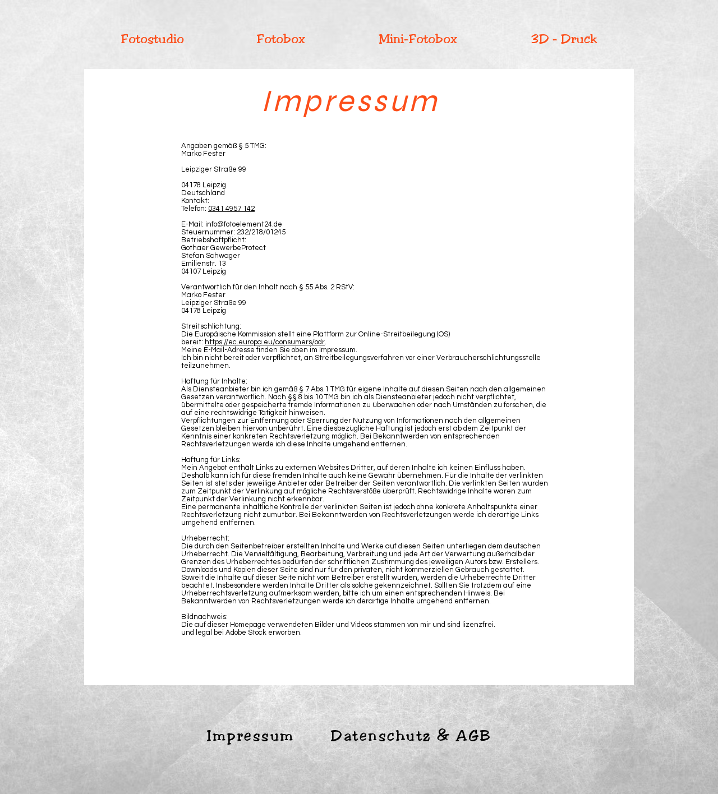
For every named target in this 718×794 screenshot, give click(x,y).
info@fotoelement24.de (243, 224)
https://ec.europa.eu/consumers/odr (265, 342)
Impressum (250, 736)
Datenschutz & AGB (411, 736)
